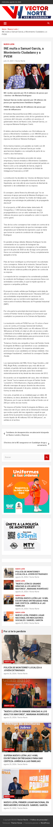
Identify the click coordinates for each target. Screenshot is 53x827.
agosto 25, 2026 (21, 592)
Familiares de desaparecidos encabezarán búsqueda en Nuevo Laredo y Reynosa (27, 433)
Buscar (46, 457)
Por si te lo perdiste (15, 631)
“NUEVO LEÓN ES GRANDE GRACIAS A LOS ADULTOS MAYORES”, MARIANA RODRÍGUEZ (31, 586)
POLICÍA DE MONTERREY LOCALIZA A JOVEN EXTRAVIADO (31, 572)
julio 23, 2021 (9, 61)
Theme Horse (16, 823)
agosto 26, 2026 (21, 577)
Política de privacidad (38, 820)
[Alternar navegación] (5, 23)
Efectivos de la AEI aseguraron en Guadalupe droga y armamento (25, 444)
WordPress (45, 823)
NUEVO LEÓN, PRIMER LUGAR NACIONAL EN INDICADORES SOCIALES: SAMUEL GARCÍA (29, 617)
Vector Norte (20, 61)
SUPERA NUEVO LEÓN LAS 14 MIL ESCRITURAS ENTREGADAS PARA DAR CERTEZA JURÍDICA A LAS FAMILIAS (31, 602)
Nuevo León (9, 44)
